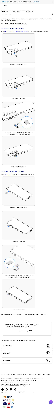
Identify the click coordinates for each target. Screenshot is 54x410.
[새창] (5, 397)
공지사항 (35, 374)
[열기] (51, 402)
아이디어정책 (25, 374)
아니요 (30, 330)
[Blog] (7, 389)
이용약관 (2, 374)
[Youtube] (2, 389)
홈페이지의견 (20, 374)
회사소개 (48, 374)
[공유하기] (52, 14)
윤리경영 (14, 374)
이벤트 (39, 374)
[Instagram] (11, 389)
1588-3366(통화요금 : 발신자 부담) (11, 382)
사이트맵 (30, 374)
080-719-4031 (25, 382)
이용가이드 (43, 374)
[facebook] (15, 389)
